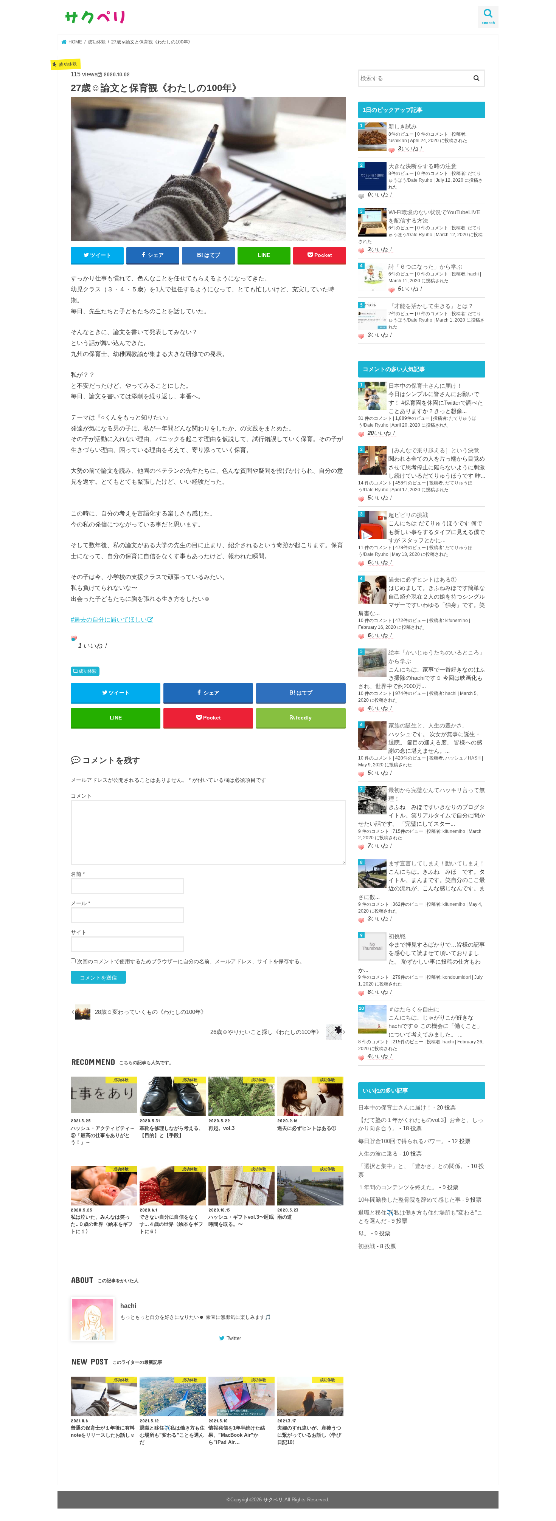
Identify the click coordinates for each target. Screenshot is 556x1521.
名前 (78, 874)
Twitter (234, 1338)
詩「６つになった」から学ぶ (425, 267)
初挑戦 (396, 936)
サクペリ (273, 1499)
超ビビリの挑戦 (408, 515)
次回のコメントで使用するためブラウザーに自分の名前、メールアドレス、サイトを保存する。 (191, 961)
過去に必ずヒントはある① (422, 580)
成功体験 (88, 671)
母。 (364, 1233)
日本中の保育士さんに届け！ (425, 386)
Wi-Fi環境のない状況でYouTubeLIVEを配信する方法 (434, 216)
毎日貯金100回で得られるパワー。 (402, 1141)
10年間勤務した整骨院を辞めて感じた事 (409, 1200)
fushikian (397, 140)
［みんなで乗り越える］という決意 (433, 450)
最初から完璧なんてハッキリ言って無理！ (436, 794)
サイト (79, 932)
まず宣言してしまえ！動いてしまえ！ (436, 863)
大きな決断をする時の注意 (422, 166)
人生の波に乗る (378, 1154)
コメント (81, 796)
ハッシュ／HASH (463, 758)
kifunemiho (456, 620)
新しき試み (402, 127)
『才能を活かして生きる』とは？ (431, 306)
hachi (128, 1305)
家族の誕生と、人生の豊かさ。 (428, 726)
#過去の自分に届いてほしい (109, 619)
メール (80, 903)
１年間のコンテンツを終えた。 (398, 1187)
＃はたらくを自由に (414, 1009)
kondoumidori (457, 977)
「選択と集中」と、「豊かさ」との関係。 (412, 1166)
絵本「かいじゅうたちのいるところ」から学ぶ (436, 657)
